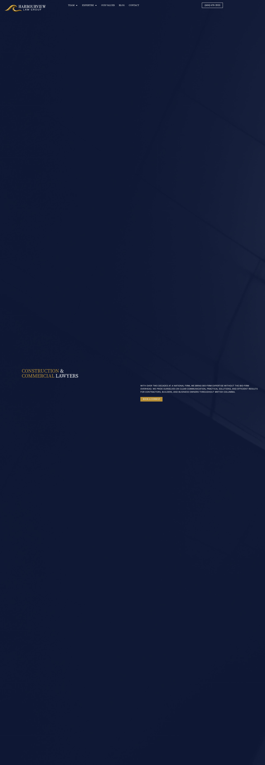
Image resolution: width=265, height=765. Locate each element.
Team (71, 5)
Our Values (108, 5)
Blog (122, 5)
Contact (134, 5)
